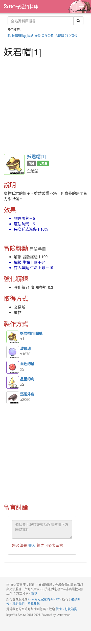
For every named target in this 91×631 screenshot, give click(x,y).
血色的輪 (12, 367)
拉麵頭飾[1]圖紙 (22, 35)
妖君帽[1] (36, 156)
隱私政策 (34, 603)
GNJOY (56, 599)
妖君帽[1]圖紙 (12, 337)
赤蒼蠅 (59, 35)
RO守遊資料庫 (23, 6)
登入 (32, 545)
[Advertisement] (45, 104)
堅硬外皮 (12, 397)
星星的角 (12, 382)
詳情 (34, 593)
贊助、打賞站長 (66, 609)
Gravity (32, 599)
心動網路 (44, 599)
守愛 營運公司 (44, 35)
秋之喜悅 (71, 35)
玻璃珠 (12, 352)
